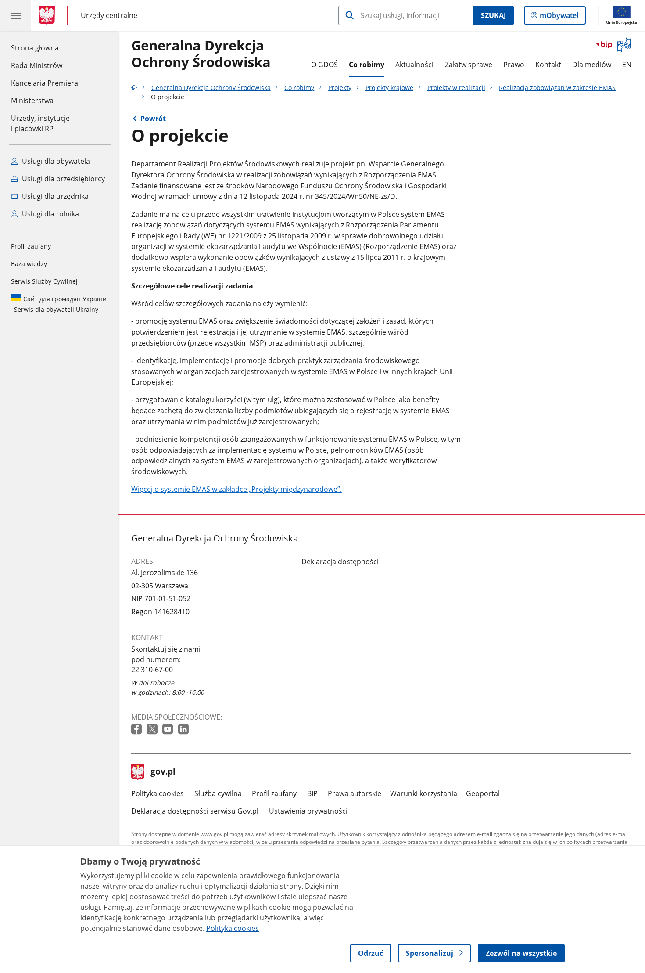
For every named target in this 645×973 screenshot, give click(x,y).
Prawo (513, 64)
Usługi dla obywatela (55, 161)
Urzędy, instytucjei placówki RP (40, 123)
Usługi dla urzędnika (54, 196)
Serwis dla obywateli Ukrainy (59, 304)
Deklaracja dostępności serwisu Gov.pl (194, 811)
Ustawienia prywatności (308, 811)
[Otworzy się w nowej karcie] (137, 729)
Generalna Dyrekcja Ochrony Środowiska (211, 87)
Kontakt (548, 64)
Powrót (153, 118)
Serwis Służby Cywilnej (44, 281)
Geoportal (483, 793)
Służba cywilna (218, 793)
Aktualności (414, 64)
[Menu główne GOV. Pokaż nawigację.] (15, 15)
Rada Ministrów (36, 65)
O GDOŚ (324, 64)
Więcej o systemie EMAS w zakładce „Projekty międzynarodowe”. (236, 489)
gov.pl (163, 772)
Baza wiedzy (29, 263)
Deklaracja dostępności (340, 561)
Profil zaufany (31, 246)
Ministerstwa (32, 100)
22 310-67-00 (152, 669)
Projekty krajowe (389, 87)
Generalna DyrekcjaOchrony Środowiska (201, 54)
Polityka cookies (157, 793)
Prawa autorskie (354, 793)
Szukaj (493, 15)
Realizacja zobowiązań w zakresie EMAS (557, 87)
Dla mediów (591, 64)
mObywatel (558, 17)
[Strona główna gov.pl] (48, 15)
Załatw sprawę (468, 64)
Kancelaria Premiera (44, 83)
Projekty (339, 87)
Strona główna (44, 48)
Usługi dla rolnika (49, 214)
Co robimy (366, 64)
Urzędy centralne (109, 15)
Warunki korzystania (423, 793)
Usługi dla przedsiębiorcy (62, 179)
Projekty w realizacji (456, 87)
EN (626, 64)
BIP (312, 793)
